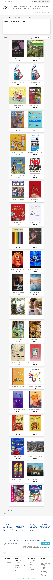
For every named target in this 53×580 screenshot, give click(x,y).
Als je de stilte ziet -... (35, 292)
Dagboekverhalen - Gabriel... (17, 175)
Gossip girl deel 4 (35, 316)
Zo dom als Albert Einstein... (17, 269)
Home (39, 8)
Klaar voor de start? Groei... (17, 152)
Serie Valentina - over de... (18, 59)
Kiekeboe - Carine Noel (18, 105)
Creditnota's (30, 564)
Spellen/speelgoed (30, 8)
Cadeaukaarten (17, 8)
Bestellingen (30, 562)
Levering (17, 569)
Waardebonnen (31, 567)
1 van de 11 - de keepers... (18, 199)
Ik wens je (35, 129)
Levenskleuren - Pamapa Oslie (18, 246)
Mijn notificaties (31, 569)
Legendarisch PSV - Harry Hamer (35, 175)
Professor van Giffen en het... (35, 479)
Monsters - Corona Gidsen (35, 105)
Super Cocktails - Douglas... (35, 246)
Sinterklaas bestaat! (35, 199)
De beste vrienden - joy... (18, 386)
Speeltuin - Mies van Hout (35, 386)
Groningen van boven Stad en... (35, 456)
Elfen (18, 316)
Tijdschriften (23, 6)
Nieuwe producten (7, 562)
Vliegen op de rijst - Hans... (35, 222)
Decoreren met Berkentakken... (35, 59)
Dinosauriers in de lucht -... (17, 129)
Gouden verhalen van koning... (35, 362)
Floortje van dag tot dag (35, 409)
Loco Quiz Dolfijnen (35, 82)
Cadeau (31, 6)
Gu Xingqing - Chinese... (18, 362)
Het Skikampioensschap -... (35, 503)
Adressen (30, 566)
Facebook (4, 553)
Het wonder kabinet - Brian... (35, 269)
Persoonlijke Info (31, 560)
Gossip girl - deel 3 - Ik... (35, 339)
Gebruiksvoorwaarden (20, 565)
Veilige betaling (18, 567)
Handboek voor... (18, 222)
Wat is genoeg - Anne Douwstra (17, 409)
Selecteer (42, 37)
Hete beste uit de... (17, 433)
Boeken (15, 6)
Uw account (31, 559)
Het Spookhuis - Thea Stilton (17, 503)
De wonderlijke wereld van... (18, 292)
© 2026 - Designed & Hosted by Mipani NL (26, 578)
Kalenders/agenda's (41, 6)
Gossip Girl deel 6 (18, 339)
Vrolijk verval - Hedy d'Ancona (18, 479)
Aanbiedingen (6, 561)
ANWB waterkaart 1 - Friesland (35, 152)
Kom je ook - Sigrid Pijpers (35, 433)
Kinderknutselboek (18, 456)
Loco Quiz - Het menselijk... (18, 82)
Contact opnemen (19, 570)
